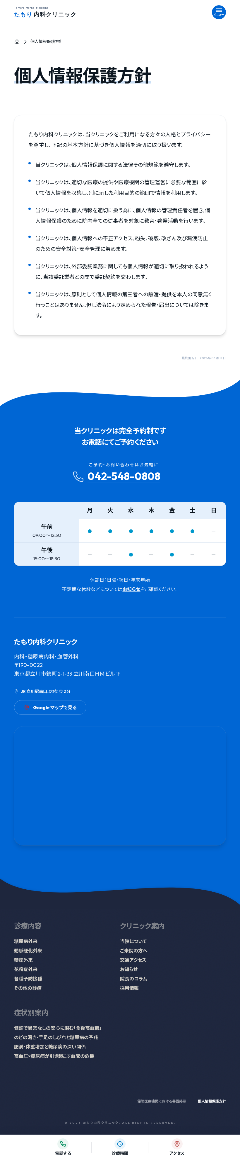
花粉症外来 (25, 969)
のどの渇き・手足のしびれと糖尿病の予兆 (56, 1037)
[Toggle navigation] (219, 12)
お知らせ (131, 589)
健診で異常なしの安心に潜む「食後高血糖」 (58, 1028)
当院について (133, 941)
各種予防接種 (28, 979)
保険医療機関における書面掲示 (161, 1101)
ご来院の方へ (134, 951)
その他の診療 (28, 988)
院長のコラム (133, 979)
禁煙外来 (23, 960)
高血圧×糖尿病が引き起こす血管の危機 (54, 1056)
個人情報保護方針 (212, 1101)
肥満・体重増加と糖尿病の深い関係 (50, 1047)
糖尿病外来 (25, 941)
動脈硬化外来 (28, 951)
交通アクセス (133, 960)
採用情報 (129, 988)
